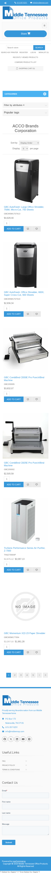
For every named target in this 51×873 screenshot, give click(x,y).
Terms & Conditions (11, 770)
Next (39, 675)
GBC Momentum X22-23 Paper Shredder (24, 633)
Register (23, 52)
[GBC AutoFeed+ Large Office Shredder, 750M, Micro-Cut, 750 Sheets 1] (26, 180)
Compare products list (25, 62)
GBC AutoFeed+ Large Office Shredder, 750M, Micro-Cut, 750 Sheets (24, 208)
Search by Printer (9, 52)
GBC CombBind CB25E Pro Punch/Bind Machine (24, 464)
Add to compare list (28, 229)
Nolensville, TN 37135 (14, 723)
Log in (33, 52)
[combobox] (19, 47)
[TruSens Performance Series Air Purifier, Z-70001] (26, 521)
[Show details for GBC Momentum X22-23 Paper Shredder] (26, 606)
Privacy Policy (8, 765)
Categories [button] (11, 94)
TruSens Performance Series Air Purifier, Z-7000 (24, 549)
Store (24, 33)
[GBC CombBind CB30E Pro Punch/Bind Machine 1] (26, 351)
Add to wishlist (36, 229)
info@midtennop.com (40, 3)
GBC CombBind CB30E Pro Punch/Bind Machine (24, 378)
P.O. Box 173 (10, 719)
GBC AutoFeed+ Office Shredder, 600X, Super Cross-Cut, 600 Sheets (24, 293)
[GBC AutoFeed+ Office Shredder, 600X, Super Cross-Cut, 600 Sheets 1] (26, 265)
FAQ (3, 761)
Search (39, 47)
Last (45, 675)
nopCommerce (19, 861)
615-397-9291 (22, 3)
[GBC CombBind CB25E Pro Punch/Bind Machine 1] (26, 436)
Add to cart (14, 229)
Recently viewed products (25, 57)
